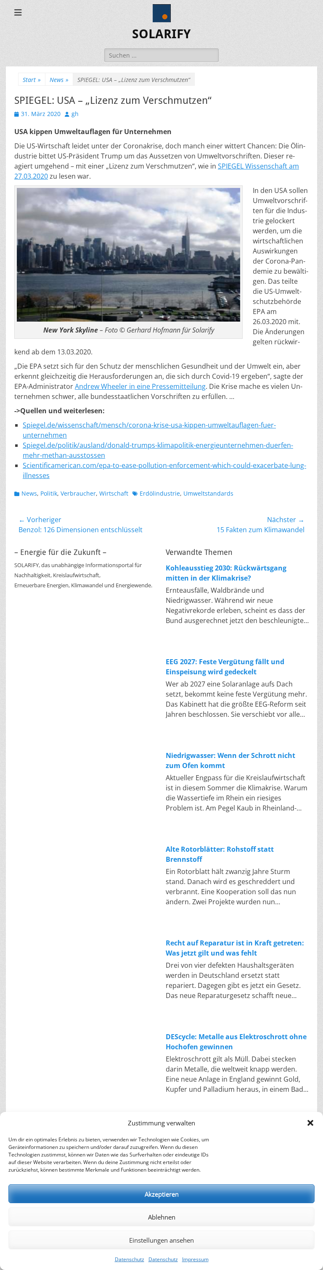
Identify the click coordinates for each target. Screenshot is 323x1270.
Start (32, 80)
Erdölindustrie (160, 493)
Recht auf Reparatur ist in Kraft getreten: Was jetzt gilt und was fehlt (235, 948)
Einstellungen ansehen (161, 1240)
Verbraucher (78, 493)
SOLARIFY (161, 33)
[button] (310, 1123)
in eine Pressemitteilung (166, 386)
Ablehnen (161, 1217)
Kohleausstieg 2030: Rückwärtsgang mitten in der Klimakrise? (226, 573)
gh (75, 114)
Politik (48, 493)
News (59, 80)
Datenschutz (129, 1259)
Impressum (195, 1259)
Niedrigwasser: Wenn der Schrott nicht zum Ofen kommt (230, 760)
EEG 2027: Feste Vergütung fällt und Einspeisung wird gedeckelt (225, 666)
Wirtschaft (113, 493)
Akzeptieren (162, 1194)
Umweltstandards (208, 493)
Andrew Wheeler (101, 386)
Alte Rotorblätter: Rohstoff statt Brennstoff (220, 854)
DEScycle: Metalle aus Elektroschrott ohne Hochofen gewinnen (236, 1041)
